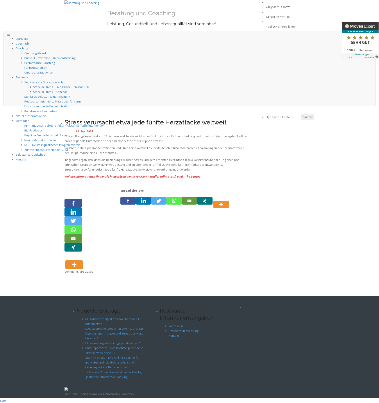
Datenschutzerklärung (183, 331)
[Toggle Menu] (8, 35)
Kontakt (21, 159)
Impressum (176, 326)
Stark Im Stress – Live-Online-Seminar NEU (61, 87)
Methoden (22, 121)
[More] (222, 200)
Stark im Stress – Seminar (50, 92)
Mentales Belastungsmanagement (47, 97)
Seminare (22, 77)
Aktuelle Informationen (31, 116)
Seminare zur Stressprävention (45, 82)
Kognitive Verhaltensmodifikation (46, 135)
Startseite (22, 39)
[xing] (205, 201)
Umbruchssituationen (38, 72)
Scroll (3, 401)
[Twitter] (158, 201)
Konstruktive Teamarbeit (40, 111)
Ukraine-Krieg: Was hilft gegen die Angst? (112, 343)
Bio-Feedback (33, 130)
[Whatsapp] (174, 201)
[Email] (189, 201)
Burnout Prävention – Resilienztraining (49, 58)
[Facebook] (128, 201)
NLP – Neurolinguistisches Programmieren (52, 145)
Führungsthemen (35, 68)
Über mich (22, 43)
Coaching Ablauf (35, 53)
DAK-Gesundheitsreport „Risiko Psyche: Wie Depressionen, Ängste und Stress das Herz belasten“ (114, 333)
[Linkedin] (143, 201)
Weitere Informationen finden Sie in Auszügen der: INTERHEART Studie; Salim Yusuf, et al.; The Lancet (132, 176)
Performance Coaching (39, 63)
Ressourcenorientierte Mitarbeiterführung (52, 101)
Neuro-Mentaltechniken (40, 140)
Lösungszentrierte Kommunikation (47, 106)
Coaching (22, 48)
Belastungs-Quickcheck (31, 155)
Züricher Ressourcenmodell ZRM (46, 150)
